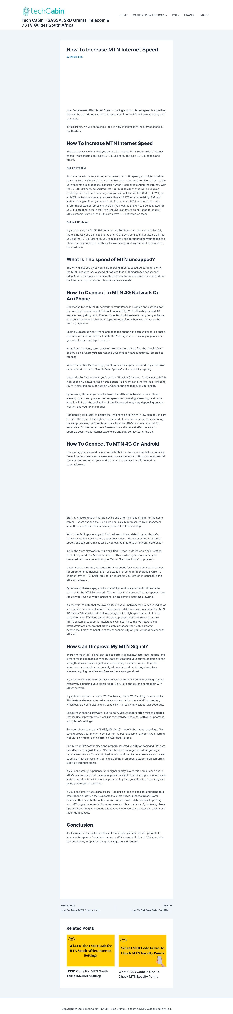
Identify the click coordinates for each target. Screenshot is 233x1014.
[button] (165, 15)
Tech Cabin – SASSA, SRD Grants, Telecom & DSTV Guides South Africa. (65, 23)
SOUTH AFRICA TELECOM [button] (148, 15)
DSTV (175, 15)
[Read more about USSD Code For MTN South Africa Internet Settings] (91, 950)
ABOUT (204, 15)
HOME (123, 15)
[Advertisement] (116, 85)
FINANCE (189, 15)
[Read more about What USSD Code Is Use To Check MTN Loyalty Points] (143, 950)
